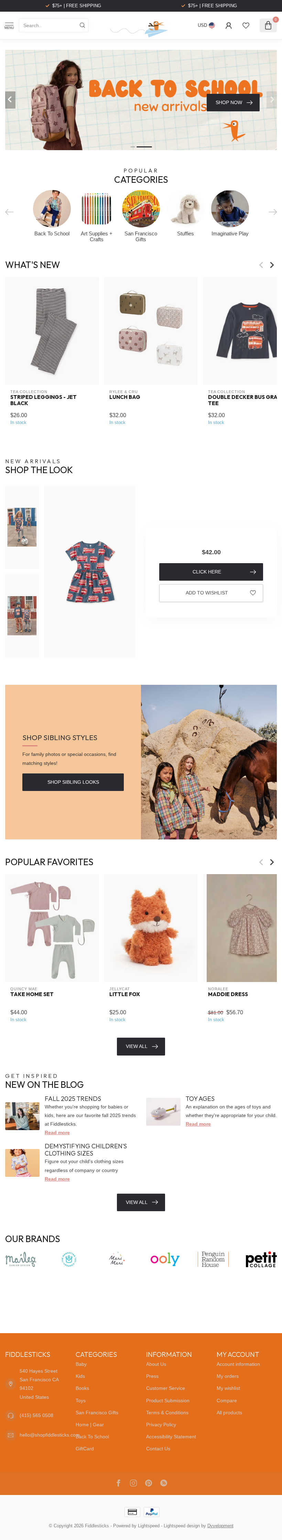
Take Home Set (32, 994)
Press (152, 1376)
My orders (228, 1376)
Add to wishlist (207, 592)
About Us (156, 1364)
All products (229, 1412)
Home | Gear (90, 1424)
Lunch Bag (124, 397)
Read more (57, 1132)
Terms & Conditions (167, 1412)
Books (82, 1388)
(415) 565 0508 (36, 1415)
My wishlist (228, 1388)
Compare (227, 1400)
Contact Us (158, 1448)
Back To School (92, 1436)
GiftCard (85, 1448)
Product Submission (167, 1400)
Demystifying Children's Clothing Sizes (86, 1150)
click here (207, 571)
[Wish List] (245, 25)
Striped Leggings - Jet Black (43, 400)
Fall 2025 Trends (73, 1099)
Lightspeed (149, 1526)
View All (137, 1046)
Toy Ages (200, 1099)
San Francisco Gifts (97, 1412)
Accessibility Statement (171, 1436)
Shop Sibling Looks (73, 782)
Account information (238, 1364)
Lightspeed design (182, 1526)
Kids (80, 1376)
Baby (81, 1364)
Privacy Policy (161, 1424)
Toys (81, 1400)
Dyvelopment (220, 1526)
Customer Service (165, 1388)
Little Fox (124, 994)
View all (137, 1202)
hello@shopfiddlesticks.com (50, 1435)
